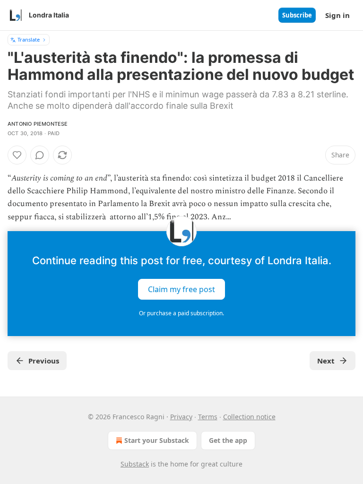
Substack (135, 463)
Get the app (228, 440)
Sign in (337, 15)
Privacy (181, 416)
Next (326, 360)
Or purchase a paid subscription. (181, 313)
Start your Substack (156, 440)
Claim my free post (181, 289)
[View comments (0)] (39, 155)
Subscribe (297, 15)
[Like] (17, 155)
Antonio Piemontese (38, 124)
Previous (43, 360)
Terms (207, 416)
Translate (28, 39)
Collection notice (249, 416)
